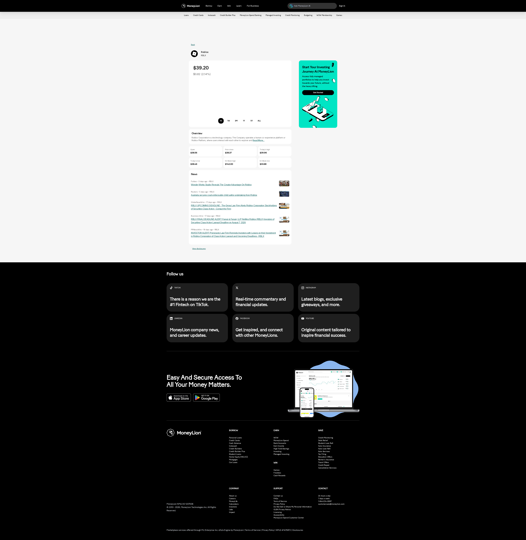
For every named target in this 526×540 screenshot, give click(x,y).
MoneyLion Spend (281, 440)
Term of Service (280, 501)
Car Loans (233, 462)
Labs (231, 509)
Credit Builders (235, 449)
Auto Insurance (324, 446)
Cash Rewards (279, 475)
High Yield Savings (281, 449)
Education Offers (325, 457)
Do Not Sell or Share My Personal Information (293, 507)
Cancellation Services (327, 468)
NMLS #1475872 (283, 530)
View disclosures (199, 249)
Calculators (234, 504)
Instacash (233, 446)
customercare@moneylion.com (331, 504)
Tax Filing (322, 454)
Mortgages (233, 459)
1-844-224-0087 (325, 501)
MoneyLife (233, 501)
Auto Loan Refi (324, 449)
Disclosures (297, 530)
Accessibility (279, 515)
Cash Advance (235, 443)
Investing (277, 451)
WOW (276, 438)
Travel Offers (323, 462)
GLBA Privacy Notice (282, 509)
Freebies (277, 473)
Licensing (277, 512)
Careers (232, 498)
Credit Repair (323, 465)
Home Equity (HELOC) (238, 457)
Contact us (278, 496)
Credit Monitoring (325, 438)
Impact (232, 512)
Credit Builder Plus (237, 451)
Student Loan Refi (325, 443)
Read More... (259, 140)
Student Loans (235, 454)
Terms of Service (252, 530)
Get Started (318, 92)
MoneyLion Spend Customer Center (289, 518)
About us (233, 496)
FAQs (276, 498)
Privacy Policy (279, 504)
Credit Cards (234, 440)
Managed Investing (281, 454)
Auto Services (324, 451)
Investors (233, 507)
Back (193, 45)
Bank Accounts (280, 443)
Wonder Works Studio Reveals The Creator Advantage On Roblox (221, 185)
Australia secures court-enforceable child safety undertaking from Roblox (224, 195)
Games (276, 470)
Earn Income (279, 446)
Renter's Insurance (326, 459)
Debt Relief (323, 440)
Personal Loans (235, 438)
